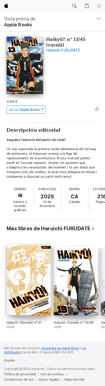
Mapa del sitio (74, 379)
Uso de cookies (52, 374)
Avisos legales (49, 379)
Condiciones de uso (19, 379)
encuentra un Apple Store (60, 348)
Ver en (24, 110)
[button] (74, 6)
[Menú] (99, 6)
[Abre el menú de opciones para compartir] (96, 109)
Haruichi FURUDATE (63, 50)
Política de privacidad (20, 374)
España (9, 360)
